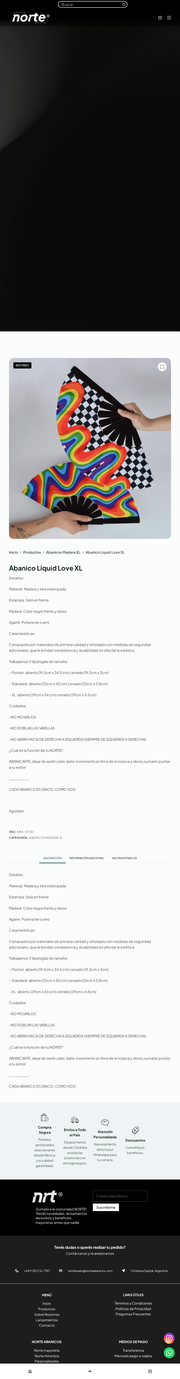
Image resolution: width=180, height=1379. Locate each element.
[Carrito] (150, 1371)
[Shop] (90, 1371)
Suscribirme (105, 1207)
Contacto (47, 1325)
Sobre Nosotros (46, 1314)
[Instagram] (169, 1338)
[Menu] (169, 18)
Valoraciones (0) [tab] (124, 858)
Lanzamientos (47, 1320)
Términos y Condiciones (133, 1303)
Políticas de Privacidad (133, 1308)
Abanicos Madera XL (46, 837)
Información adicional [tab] (87, 858)
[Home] (30, 1371)
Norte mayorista (46, 1350)
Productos (46, 1309)
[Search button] (124, 4)
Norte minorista (47, 1356)
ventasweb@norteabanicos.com (90, 1271)
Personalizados (47, 1361)
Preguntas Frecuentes (133, 1314)
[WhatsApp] (169, 1352)
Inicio (47, 1303)
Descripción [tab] (52, 858)
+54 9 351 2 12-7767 (37, 1271)
